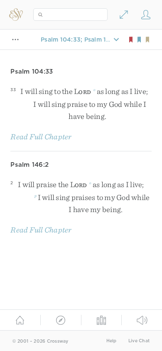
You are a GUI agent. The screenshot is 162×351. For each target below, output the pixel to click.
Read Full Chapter (40, 136)
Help (111, 341)
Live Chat (139, 341)
